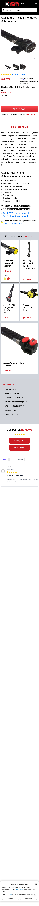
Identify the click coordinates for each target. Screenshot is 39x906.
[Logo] (12, 4)
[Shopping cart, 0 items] (35, 3)
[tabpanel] (19, 475)
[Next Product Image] (34, 42)
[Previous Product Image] (4, 42)
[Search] (4, 10)
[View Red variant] (8, 279)
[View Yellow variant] (4, 279)
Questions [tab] (20, 459)
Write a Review (19, 448)
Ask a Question (19, 441)
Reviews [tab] (6, 459)
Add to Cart (20, 110)
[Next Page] (36, 67)
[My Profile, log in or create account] (33, 3)
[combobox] (21, 10)
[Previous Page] (2, 67)
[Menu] (3, 4)
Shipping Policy (6, 92)
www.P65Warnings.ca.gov (13, 223)
